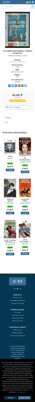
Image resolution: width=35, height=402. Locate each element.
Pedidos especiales (17, 333)
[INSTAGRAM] (14, 288)
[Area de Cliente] (30, 2)
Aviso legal (18, 312)
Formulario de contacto (17, 303)
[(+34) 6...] (20, 288)
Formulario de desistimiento (17, 335)
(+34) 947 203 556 (17, 297)
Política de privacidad (17, 318)
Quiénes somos (17, 330)
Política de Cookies (17, 321)
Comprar (10, 170)
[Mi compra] (27, 2)
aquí (29, 390)
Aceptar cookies (24, 398)
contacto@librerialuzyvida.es (17, 300)
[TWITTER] (17, 288)
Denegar (11, 398)
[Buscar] (33, 6)
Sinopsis (8, 118)
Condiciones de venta (18, 315)
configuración (21, 392)
